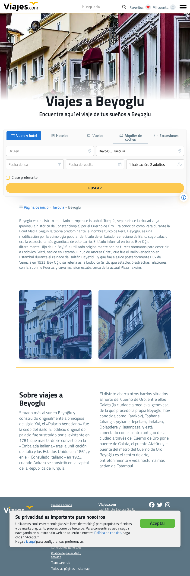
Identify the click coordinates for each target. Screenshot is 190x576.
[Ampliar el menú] (183, 7)
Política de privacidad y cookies (66, 555)
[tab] (23, 135)
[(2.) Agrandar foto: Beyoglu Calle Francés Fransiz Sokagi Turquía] (134, 324)
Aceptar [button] (157, 523)
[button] (155, 164)
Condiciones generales (66, 547)
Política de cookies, (108, 532)
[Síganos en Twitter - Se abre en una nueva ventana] (159, 505)
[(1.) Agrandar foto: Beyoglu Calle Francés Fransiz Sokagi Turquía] (55, 324)
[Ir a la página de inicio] (20, 6)
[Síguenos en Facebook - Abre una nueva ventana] (151, 505)
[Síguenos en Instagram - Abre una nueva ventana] (168, 505)
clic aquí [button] (29, 541)
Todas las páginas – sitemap (70, 568)
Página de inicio (36, 207)
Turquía (58, 207)
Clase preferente (22, 178)
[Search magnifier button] (124, 7)
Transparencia (60, 562)
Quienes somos (61, 504)
